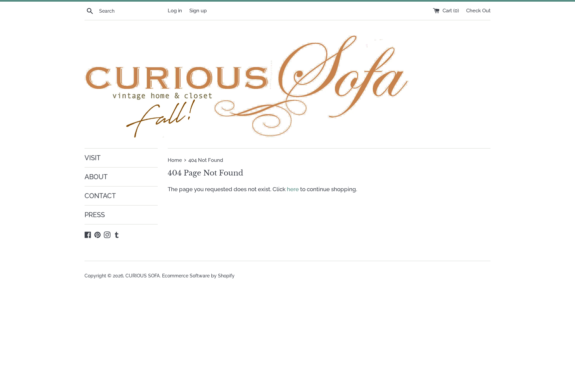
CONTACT (100, 196)
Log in (175, 11)
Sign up (198, 11)
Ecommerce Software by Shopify (198, 275)
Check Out (478, 11)
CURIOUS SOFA (142, 275)
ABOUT (96, 177)
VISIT (92, 158)
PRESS (95, 215)
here (293, 189)
